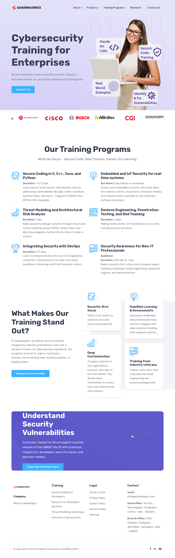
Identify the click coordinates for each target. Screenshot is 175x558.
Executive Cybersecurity (66, 517)
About (77, 7)
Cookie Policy (97, 503)
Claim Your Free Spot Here (43, 466)
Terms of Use (97, 492)
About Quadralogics (25, 503)
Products (92, 7)
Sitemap (94, 514)
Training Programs (113, 7)
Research (135, 7)
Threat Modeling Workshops (67, 512)
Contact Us (153, 7)
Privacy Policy (97, 497)
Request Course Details (30, 373)
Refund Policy (97, 509)
